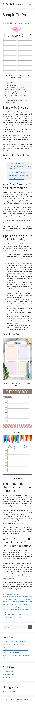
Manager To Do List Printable (18, 175)
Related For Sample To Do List (15, 87)
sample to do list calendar (13, 596)
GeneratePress (17, 701)
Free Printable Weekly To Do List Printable (20, 168)
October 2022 (7, 677)
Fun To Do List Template (17, 172)
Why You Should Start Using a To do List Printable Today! (17, 101)
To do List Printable (11, 594)
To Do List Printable (13, 4)
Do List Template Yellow (13, 617)
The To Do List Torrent (16, 179)
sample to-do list (12, 607)
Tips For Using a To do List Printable (16, 92)
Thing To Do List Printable (11, 653)
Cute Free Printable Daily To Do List (15, 642)
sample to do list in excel (11, 602)
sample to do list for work (22, 599)
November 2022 (8, 674)
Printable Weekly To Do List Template (15, 650)
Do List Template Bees (16, 163)
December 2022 (8, 672)
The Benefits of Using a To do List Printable (15, 97)
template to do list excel (11, 609)
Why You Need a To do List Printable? (16, 90)
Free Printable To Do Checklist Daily (17, 614)
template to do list (25, 607)
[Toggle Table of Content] (29, 83)
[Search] (30, 627)
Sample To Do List (10, 85)
